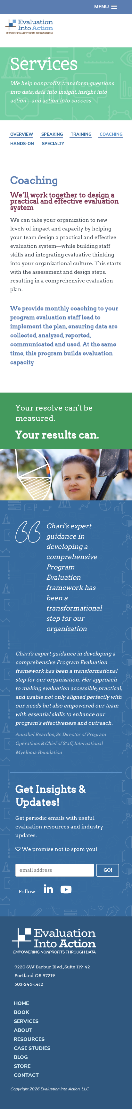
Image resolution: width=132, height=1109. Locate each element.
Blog (21, 1057)
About (23, 1030)
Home (21, 1003)
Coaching (111, 134)
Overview (21, 134)
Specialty (53, 144)
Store (22, 1066)
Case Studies (32, 1048)
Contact (26, 1075)
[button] (105, 7)
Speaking (52, 134)
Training (81, 134)
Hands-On (22, 144)
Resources (29, 1039)
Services (26, 1021)
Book (21, 1012)
